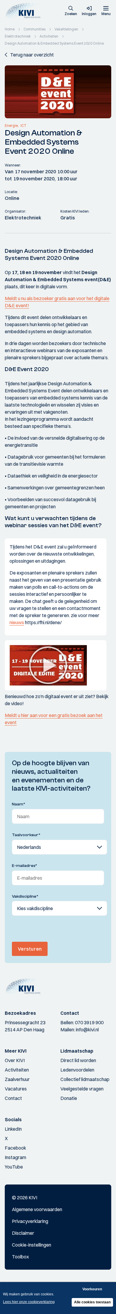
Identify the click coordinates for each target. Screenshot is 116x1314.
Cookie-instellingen (31, 1245)
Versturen (30, 949)
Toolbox (20, 1257)
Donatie (68, 1098)
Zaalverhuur (17, 1079)
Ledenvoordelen (77, 1070)
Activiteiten (17, 1070)
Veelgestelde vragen (82, 1089)
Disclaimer (23, 1233)
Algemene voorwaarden (37, 1209)
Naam (18, 804)
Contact (13, 1098)
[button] (71, 11)
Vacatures (16, 1089)
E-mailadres (24, 865)
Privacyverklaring (30, 1221)
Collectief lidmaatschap (84, 1079)
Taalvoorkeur (26, 835)
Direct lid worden (78, 1060)
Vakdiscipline (25, 896)
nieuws (17, 622)
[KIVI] (25, 11)
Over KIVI (15, 1060)
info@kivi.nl (87, 1030)
